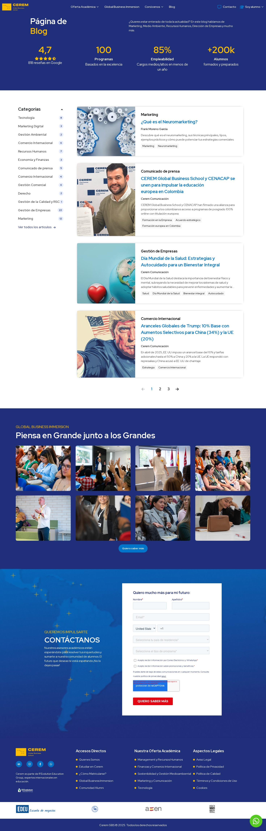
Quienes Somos (89, 759)
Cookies (201, 788)
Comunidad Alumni (91, 788)
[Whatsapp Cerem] (51, 764)
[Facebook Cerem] (40, 764)
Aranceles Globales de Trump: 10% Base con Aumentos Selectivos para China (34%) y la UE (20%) (188, 332)
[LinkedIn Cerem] (19, 764)
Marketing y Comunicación (155, 781)
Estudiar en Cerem (91, 767)
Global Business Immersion (121, 7)
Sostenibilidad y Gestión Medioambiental (164, 774)
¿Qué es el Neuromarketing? (169, 122)
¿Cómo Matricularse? (92, 774)
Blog (172, 7)
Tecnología (145, 788)
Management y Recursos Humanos (160, 759)
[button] (85, 7)
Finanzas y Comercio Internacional (160, 767)
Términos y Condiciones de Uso (216, 781)
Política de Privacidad (210, 767)
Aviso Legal (203, 759)
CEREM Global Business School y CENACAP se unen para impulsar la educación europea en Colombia (188, 185)
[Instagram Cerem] (29, 764)
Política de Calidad (208, 774)
